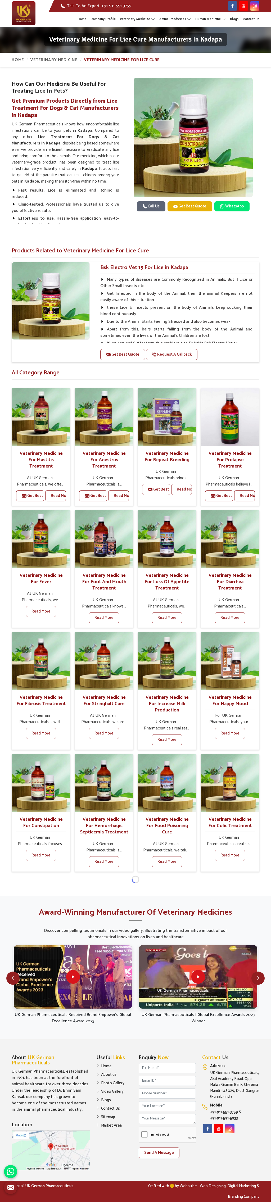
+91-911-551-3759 (224, 1112)
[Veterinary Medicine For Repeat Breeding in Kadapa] (167, 417)
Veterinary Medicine (135, 19)
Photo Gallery (112, 1083)
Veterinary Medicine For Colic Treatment (230, 822)
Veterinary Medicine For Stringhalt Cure (104, 700)
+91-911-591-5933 (224, 1118)
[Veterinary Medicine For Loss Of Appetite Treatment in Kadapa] (167, 539)
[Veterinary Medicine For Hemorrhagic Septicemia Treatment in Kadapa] (104, 783)
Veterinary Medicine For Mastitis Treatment (41, 459)
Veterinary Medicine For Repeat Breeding (166, 456)
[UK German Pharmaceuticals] (23, 13)
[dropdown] (153, 19)
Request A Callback (174, 354)
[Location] (51, 1150)
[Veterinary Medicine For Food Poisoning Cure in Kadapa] (167, 783)
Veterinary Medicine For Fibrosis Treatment (41, 700)
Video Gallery (112, 1091)
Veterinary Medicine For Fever (41, 578)
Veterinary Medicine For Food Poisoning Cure (167, 825)
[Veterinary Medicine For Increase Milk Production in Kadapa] (167, 661)
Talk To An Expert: (99, 6)
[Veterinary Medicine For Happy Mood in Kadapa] (230, 661)
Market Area (111, 1125)
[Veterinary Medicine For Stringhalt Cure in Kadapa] (104, 661)
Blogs (234, 19)
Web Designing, (213, 1186)
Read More (58, 495)
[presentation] (13, 978)
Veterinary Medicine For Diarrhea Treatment (230, 581)
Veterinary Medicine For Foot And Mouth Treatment (104, 581)
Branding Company (243, 1196)
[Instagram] (254, 6)
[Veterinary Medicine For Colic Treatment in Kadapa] (230, 783)
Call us (153, 206)
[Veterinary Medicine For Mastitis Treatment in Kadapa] (41, 417)
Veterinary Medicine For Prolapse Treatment (230, 459)
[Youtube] (243, 6)
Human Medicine (208, 19)
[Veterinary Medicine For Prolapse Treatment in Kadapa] (230, 417)
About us (108, 1075)
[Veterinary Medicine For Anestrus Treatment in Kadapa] (104, 417)
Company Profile (103, 19)
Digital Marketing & (243, 1186)
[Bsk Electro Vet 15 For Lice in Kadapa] (51, 301)
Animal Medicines (172, 19)
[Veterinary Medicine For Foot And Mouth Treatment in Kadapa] (104, 539)
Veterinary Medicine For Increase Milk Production (167, 703)
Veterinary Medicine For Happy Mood (230, 700)
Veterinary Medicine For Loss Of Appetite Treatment (166, 581)
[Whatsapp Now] (10, 1171)
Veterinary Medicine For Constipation (41, 822)
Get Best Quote (192, 206)
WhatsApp (234, 206)
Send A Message (159, 1152)
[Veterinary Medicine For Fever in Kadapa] (41, 539)
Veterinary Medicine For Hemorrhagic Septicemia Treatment (104, 825)
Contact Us (251, 19)
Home (82, 19)
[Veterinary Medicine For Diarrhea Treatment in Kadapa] (230, 539)
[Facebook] (232, 6)
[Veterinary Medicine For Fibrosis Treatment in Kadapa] (41, 661)
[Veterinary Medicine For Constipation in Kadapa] (41, 783)
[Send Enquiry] (10, 1187)
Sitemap (108, 1117)
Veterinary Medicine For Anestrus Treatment (104, 459)
